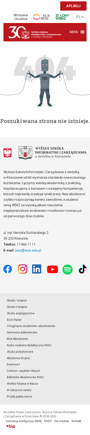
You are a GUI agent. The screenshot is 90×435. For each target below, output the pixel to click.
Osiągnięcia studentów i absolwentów (31, 326)
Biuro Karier (14, 319)
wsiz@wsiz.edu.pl (28, 250)
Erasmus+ (13, 364)
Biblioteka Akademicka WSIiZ (25, 377)
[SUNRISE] (41, 17)
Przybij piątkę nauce (19, 396)
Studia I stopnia (17, 300)
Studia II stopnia (17, 307)
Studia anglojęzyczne (20, 313)
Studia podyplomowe (20, 351)
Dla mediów (61, 421)
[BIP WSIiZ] (10, 426)
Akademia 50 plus (18, 358)
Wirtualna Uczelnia (21, 17)
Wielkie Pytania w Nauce (22, 383)
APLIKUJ (73, 6)
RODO (48, 421)
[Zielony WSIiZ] (62, 16)
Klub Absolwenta (17, 339)
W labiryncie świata (19, 390)
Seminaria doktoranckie (22, 332)
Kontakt (76, 421)
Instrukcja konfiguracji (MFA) (24, 421)
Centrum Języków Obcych (23, 370)
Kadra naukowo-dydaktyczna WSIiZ (29, 345)
